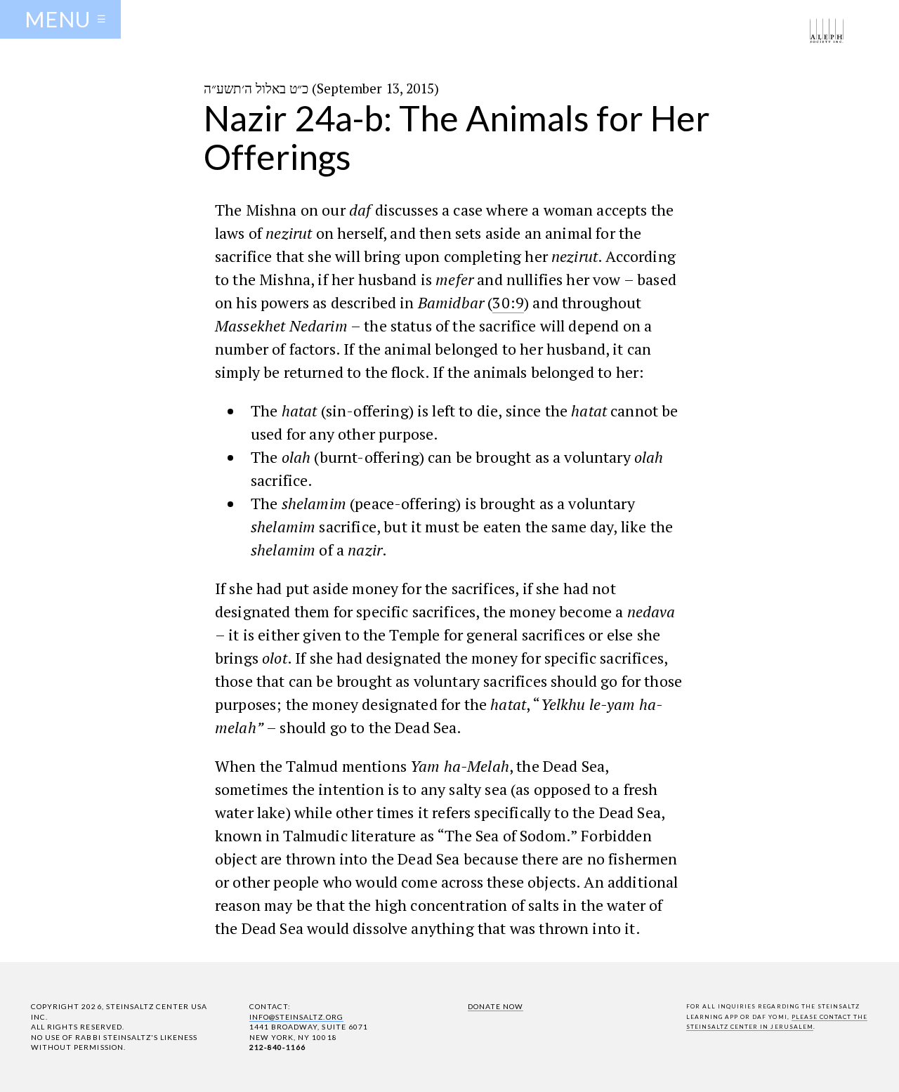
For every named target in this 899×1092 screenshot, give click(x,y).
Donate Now (495, 1006)
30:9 (508, 302)
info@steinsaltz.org (296, 1017)
